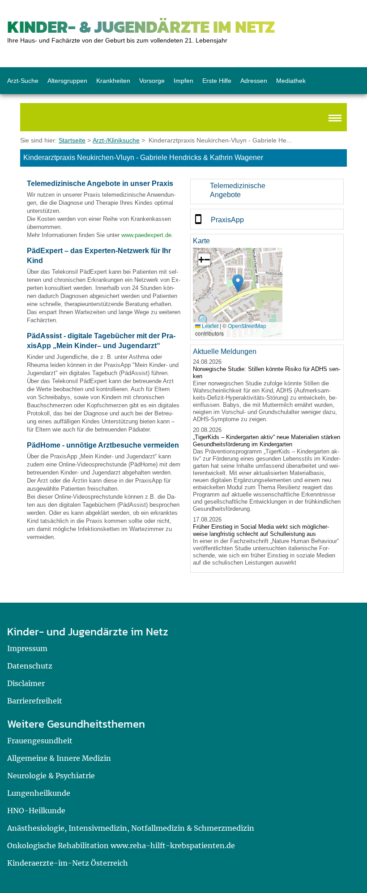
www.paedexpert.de (146, 235)
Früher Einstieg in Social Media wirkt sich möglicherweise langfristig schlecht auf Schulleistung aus (261, 530)
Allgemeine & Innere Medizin (59, 758)
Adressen (253, 80)
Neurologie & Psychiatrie (51, 775)
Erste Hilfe (216, 80)
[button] (237, 283)
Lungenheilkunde (38, 793)
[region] (267, 191)
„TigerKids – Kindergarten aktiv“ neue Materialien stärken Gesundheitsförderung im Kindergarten (266, 441)
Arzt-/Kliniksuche (116, 140)
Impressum (27, 648)
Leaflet (209, 325)
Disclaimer (26, 683)
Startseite (72, 140)
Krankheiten (113, 80)
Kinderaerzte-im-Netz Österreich (67, 862)
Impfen (183, 80)
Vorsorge (152, 80)
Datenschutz (29, 665)
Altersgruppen (67, 80)
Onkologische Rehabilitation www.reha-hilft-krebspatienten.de (121, 845)
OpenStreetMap (247, 325)
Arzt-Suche (22, 80)
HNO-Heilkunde (36, 810)
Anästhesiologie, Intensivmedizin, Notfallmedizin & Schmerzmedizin (130, 828)
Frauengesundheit (40, 740)
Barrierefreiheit (34, 700)
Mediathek (291, 80)
